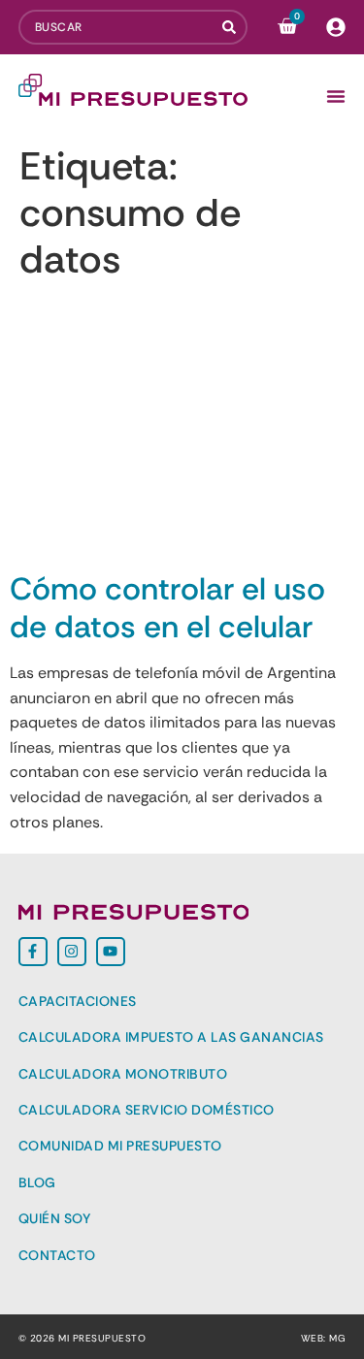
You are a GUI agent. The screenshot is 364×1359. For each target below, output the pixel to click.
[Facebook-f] (33, 951)
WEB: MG (324, 1338)
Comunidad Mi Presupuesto (120, 1145)
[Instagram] (71, 951)
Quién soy (54, 1218)
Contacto (57, 1255)
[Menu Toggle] (336, 96)
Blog (37, 1182)
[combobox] (120, 27)
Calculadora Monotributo (123, 1074)
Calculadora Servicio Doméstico (146, 1109)
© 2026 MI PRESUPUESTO (82, 1338)
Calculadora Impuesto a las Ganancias (171, 1037)
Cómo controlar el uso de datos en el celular (167, 607)
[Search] (235, 27)
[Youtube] (110, 951)
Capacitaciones (77, 1001)
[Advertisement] (182, 429)
